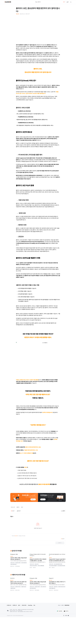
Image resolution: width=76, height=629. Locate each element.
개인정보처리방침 (66, 605)
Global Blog (30, 605)
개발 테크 (11, 556)
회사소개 (59, 605)
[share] (70, 2)
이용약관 (62, 605)
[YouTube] (68, 615)
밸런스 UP (11, 580)
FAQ (34, 605)
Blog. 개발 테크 (38, 1)
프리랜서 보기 (9, 605)
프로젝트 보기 (15, 605)
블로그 (19, 605)
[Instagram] (64, 615)
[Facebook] (66, 615)
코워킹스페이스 (24, 605)
